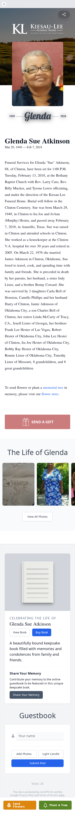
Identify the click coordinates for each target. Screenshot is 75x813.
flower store (50, 393)
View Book (19, 632)
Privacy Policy (26, 795)
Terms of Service (48, 795)
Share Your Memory (26, 695)
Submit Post (38, 763)
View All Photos (37, 516)
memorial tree (53, 387)
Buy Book (42, 632)
